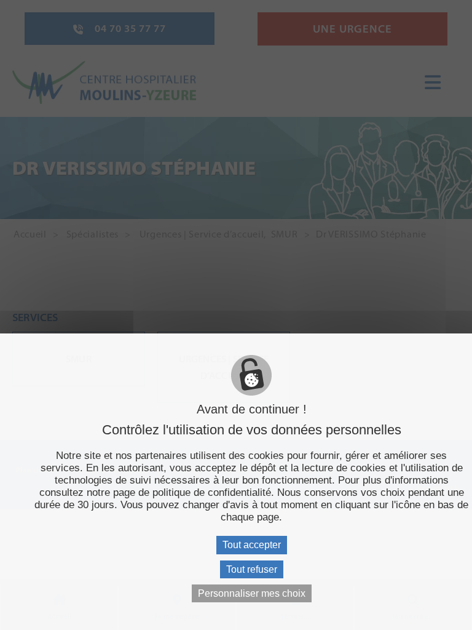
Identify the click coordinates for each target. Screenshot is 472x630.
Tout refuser (251, 569)
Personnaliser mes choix (251, 593)
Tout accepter (251, 545)
